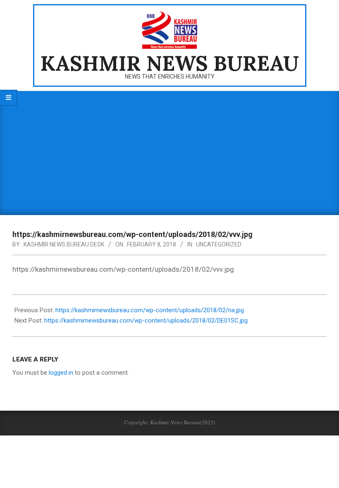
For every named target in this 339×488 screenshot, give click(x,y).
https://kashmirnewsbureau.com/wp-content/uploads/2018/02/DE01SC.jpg (146, 320)
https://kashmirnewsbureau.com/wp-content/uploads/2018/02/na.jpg (149, 310)
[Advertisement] (169, 153)
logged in (61, 372)
